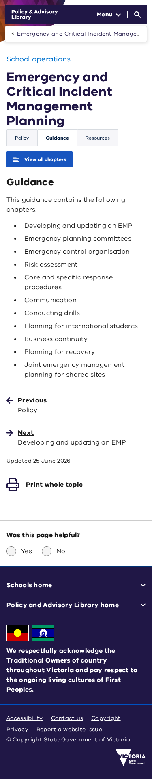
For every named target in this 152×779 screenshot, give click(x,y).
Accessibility (24, 718)
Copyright (105, 718)
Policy (22, 138)
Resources (98, 138)
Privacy (17, 729)
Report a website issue (69, 729)
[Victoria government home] (131, 757)
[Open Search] (137, 14)
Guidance (57, 138)
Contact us (67, 718)
